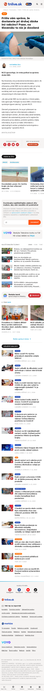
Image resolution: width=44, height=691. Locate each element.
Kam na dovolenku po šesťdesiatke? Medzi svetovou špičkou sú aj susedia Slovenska (26, 259)
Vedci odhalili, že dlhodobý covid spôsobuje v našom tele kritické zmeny (28, 370)
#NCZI (5, 162)
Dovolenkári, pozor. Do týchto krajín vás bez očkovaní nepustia (14, 186)
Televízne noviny (19, 647)
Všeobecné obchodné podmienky (23, 613)
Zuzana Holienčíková (22, 576)
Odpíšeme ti (19, 635)
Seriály (28, 650)
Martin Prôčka (20, 518)
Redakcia (25, 616)
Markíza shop (29, 635)
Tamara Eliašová (21, 440)
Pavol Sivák (19, 424)
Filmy (34, 650)
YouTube (28, 592)
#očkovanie (14, 162)
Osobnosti (34, 628)
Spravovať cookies (36, 616)
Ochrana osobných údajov (11, 616)
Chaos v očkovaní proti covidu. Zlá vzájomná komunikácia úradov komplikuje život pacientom (28, 495)
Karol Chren (19, 453)
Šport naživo (13, 650)
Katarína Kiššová (21, 361)
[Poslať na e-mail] (13, 145)
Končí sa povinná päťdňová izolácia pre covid (26, 558)
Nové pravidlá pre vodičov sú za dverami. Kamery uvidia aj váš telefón (27, 276)
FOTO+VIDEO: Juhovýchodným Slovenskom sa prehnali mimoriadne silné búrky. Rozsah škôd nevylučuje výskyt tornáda (26, 284)
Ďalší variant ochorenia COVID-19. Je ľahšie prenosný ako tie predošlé (28, 479)
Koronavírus (13, 10)
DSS (16, 457)
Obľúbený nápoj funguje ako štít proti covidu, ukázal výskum (28, 449)
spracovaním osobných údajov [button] (22, 213)
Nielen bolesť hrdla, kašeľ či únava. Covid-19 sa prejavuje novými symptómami (27, 402)
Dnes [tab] (30, 244)
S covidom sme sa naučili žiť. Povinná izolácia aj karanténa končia (27, 571)
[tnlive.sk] (13, 4)
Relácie (21, 650)
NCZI (19, 10)
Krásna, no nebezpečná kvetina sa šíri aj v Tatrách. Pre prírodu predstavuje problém (28, 251)
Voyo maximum (7, 647)
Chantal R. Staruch (7, 332)
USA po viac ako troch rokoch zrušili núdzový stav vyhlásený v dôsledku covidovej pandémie (28, 544)
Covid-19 (18, 380)
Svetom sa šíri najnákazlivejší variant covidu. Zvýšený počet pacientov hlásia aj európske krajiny (28, 434)
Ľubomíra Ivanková (21, 375)
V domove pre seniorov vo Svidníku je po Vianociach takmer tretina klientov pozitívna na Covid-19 (26, 417)
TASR (32, 330)
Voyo (32, 236)
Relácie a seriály (23, 628)
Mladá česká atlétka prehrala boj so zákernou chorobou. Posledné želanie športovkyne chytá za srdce (27, 268)
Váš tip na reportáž (13, 606)
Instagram (9, 592)
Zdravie (17, 351)
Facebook (19, 592)
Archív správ (6, 613)
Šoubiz (13, 628)
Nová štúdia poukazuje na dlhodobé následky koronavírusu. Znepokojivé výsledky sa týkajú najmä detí (27, 528)
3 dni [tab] (35, 244)
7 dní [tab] (40, 244)
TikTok (35, 592)
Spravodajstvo (32, 647)
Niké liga (4, 650)
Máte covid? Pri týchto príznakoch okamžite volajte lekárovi (27, 356)
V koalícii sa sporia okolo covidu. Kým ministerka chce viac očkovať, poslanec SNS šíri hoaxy (28, 511)
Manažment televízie (35, 632)
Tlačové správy (7, 632)
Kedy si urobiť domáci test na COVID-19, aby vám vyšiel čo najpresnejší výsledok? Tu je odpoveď (27, 386)
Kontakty (5, 609)
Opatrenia (18, 539)
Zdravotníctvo (20, 489)
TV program (6, 628)
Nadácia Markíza (7, 635)
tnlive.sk (5, 10)
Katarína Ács (15, 65)
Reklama (17, 632)
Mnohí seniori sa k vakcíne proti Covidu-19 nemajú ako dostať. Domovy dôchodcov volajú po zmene (28, 463)
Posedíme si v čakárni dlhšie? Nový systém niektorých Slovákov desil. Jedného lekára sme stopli (14, 326)
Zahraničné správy (28, 609)
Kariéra (23, 632)
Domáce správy (14, 609)
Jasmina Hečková (21, 501)
